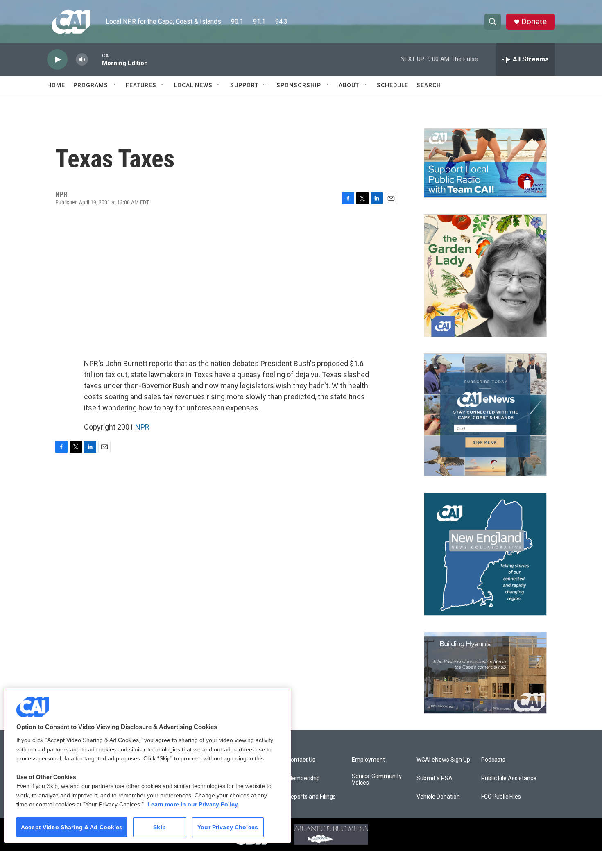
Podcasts (493, 760)
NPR (142, 427)
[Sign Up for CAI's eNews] (485, 415)
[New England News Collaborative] (485, 554)
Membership (303, 778)
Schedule (392, 85)
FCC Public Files (501, 797)
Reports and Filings (311, 797)
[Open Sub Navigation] (114, 85)
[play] (57, 59)
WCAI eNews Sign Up (443, 760)
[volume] (82, 59)
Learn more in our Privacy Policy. (193, 804)
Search (428, 85)
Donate (534, 21)
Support (244, 85)
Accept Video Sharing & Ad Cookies (72, 827)
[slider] (95, 59)
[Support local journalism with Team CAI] (485, 163)
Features (141, 85)
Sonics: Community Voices (377, 779)
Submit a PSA (434, 778)
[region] (147, 765)
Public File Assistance (508, 778)
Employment (368, 760)
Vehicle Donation (438, 797)
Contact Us (301, 760)
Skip (159, 827)
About (349, 85)
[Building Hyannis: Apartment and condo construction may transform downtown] (485, 673)
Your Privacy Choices (227, 827)
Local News (193, 85)
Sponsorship (298, 85)
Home (56, 85)
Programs (90, 85)
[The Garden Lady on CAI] (485, 276)
